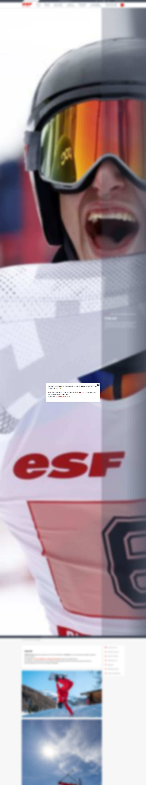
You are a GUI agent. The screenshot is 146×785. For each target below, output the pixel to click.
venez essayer (61, 396)
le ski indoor (78, 392)
